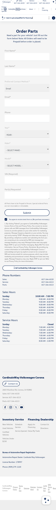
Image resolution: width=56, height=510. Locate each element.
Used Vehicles (7, 428)
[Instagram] (10, 407)
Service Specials (21, 431)
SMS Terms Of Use (50, 488)
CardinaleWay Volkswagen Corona (7, 488)
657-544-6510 (48, 279)
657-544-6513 (48, 282)
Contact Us (12, 383)
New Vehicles (7, 424)
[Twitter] (16, 407)
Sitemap (26, 488)
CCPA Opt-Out (45, 488)
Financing (34, 419)
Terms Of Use (21, 488)
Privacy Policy (15, 488)
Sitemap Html (33, 488)
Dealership (47, 419)
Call (28, 268)
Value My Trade (34, 431)
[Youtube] (21, 407)
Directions (44, 428)
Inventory (8, 419)
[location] (53, 2)
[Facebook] (5, 407)
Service (19, 419)
